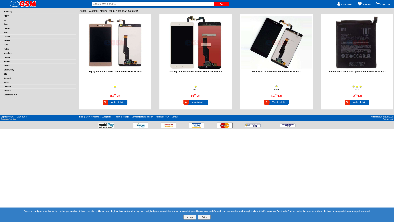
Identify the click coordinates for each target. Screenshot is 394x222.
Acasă (83, 11)
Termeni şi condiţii (121, 117)
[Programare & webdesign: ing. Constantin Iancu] (8, 120)
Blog (81, 117)
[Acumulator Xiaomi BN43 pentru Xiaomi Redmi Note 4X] (357, 105)
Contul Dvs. (346, 4)
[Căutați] (221, 4)
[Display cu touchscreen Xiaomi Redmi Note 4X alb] (195, 105)
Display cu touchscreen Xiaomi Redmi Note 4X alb (195, 71)
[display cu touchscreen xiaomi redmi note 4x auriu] (115, 68)
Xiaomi (93, 11)
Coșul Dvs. (385, 4)
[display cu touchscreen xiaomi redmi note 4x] (276, 68)
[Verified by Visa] (140, 127)
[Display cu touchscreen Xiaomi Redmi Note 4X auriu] (115, 105)
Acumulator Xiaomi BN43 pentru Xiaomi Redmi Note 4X (357, 71)
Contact (175, 117)
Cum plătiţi (106, 117)
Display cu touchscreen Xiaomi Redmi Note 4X (276, 71)
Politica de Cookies (286, 211)
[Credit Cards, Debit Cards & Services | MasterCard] (225, 127)
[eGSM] (19, 6)
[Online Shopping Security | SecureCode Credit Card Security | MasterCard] (168, 127)
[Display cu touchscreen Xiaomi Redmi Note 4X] (276, 105)
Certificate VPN (10, 95)
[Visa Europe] (196, 127)
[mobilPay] (106, 127)
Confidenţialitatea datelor (142, 117)
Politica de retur (162, 117)
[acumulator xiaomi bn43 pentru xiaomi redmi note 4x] (357, 68)
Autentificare (388, 119)
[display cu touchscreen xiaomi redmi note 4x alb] (195, 68)
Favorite (367, 4)
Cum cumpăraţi (92, 117)
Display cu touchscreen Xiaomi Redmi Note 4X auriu (115, 71)
